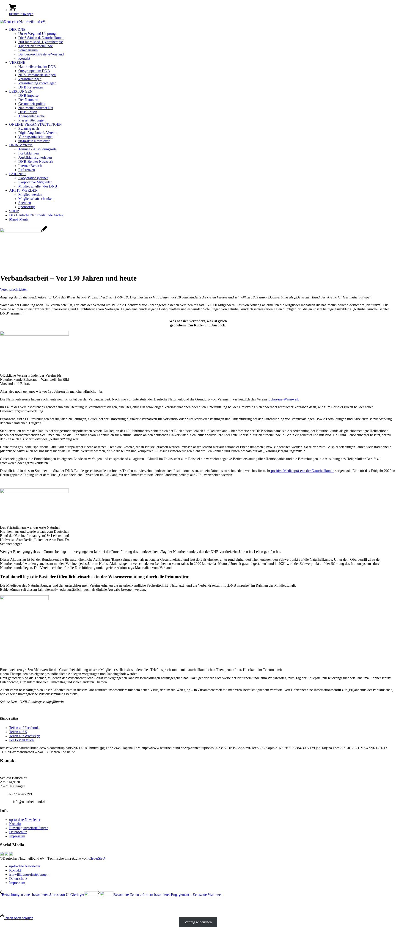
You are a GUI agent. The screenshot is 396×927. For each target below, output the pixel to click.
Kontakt (15, 824)
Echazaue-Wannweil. (283, 399)
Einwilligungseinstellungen (28, 828)
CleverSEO (96, 858)
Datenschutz (18, 832)
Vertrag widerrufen (198, 922)
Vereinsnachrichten (14, 289)
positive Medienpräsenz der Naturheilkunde (302, 471)
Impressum (17, 836)
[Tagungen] (23, 231)
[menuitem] (202, 44)
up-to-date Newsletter (24, 820)
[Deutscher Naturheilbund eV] (22, 22)
